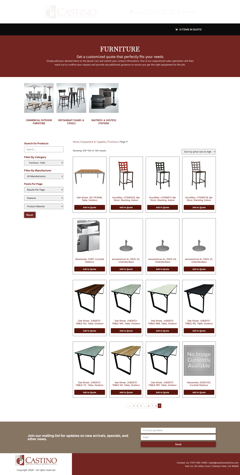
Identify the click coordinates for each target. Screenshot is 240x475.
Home (76, 141)
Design (57, 29)
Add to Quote (89, 207)
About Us (142, 29)
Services (43, 29)
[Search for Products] (43, 149)
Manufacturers (106, 29)
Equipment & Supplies (78, 29)
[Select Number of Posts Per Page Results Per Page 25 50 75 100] (43, 189)
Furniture (113, 141)
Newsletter (126, 29)
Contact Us (158, 29)
